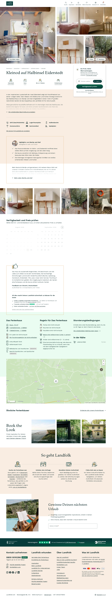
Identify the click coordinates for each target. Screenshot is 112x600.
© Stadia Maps (88, 402)
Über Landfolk (64, 552)
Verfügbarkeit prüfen (89, 86)
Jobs (58, 569)
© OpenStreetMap (101, 402)
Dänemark (23, 472)
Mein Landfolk (36, 566)
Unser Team (61, 567)
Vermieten (78, 4)
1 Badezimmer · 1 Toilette (17, 330)
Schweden (11, 477)
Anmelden (103, 4)
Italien (10, 474)
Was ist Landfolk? (63, 557)
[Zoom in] (103, 361)
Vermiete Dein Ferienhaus (40, 557)
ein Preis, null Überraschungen (37, 306)
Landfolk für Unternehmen (40, 568)
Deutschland (16, 68)
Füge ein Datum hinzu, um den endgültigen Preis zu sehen (89, 92)
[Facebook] (10, 572)
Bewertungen (36, 584)
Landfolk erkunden (41, 552)
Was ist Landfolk (90, 552)
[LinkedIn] (19, 572)
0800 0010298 (13, 557)
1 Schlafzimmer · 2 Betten (18, 328)
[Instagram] (7, 572)
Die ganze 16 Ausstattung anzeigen (18, 131)
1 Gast (97, 81)
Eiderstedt (43, 68)
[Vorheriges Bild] (6, 414)
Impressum (61, 573)
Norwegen (24, 474)
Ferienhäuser (9, 68)
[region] (56, 381)
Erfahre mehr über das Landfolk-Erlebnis (23, 309)
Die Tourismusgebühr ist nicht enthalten (23, 337)
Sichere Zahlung (37, 579)
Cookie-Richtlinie (62, 583)
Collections (35, 573)
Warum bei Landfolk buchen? (67, 560)
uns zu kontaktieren (19, 487)
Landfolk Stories (37, 570)
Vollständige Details (91, 75)
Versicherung (61, 575)
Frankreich (16, 474)
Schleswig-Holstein (35, 68)
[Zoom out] (103, 363)
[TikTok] (16, 572)
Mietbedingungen (62, 578)
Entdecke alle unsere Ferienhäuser (92, 410)
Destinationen (36, 575)
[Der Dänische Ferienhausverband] (100, 542)
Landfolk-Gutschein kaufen (66, 562)
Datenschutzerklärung (64, 580)
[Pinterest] (13, 572)
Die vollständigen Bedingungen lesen (86, 331)
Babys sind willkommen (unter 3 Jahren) (56, 335)
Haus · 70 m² (13, 325)
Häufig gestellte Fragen (18, 565)
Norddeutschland (25, 68)
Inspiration (71, 4)
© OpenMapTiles (94, 402)
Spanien (12, 479)
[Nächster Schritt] (105, 414)
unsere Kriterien (32, 302)
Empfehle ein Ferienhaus (39, 560)
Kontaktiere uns (15, 567)
